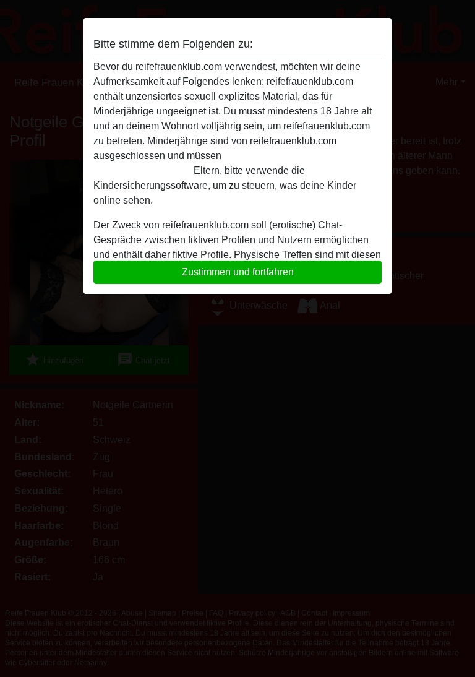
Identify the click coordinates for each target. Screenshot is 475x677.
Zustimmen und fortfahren (238, 272)
